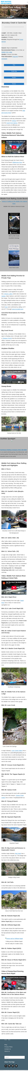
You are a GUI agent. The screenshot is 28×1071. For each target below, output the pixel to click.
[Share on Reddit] (16, 1066)
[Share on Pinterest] (12, 1066)
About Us (7, 1051)
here (6, 307)
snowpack (4, 58)
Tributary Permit (7, 338)
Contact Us (7, 1049)
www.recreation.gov (17, 309)
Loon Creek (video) (16, 750)
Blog (5, 1044)
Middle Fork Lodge (6, 52)
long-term (15, 56)
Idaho (9, 1039)
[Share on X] (5, 1066)
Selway (14, 120)
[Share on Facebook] (9, 1066)
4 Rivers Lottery (8, 294)
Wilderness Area (17, 162)
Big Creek (18, 853)
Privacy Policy (8, 1047)
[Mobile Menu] (27, 2)
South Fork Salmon (12, 123)
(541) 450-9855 (22, 450)
